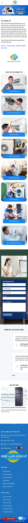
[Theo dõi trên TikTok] (19, 448)
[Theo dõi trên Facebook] (13, 448)
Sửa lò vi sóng (6, 499)
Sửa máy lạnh (6, 471)
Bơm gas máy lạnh (8, 486)
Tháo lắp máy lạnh (7, 477)
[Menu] (2, 2)
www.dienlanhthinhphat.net (15, 444)
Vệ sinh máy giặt (7, 505)
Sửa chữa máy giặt (8, 509)
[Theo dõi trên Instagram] (16, 448)
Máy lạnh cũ (6, 480)
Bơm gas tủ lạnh (7, 496)
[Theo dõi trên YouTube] (21, 448)
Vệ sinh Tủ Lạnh (7, 502)
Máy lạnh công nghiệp (8, 483)
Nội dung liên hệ (7, 302)
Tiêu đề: (5, 296)
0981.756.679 (10, 440)
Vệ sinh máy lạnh (7, 474)
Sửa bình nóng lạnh (8, 512)
